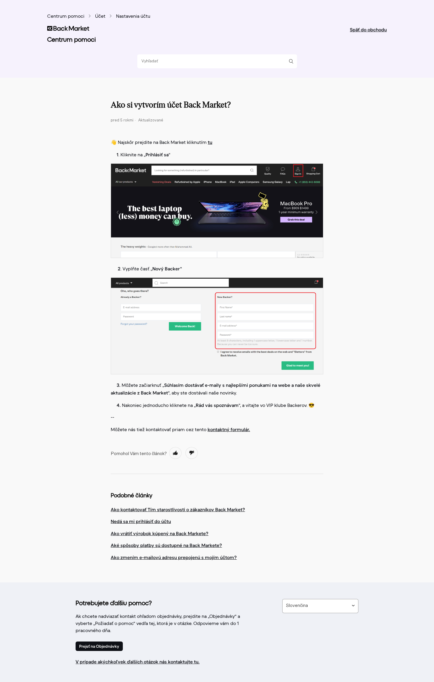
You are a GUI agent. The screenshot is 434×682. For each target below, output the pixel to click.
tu (210, 142)
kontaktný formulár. (229, 429)
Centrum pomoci (65, 16)
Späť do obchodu (368, 30)
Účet (100, 16)
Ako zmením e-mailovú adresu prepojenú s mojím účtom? (174, 557)
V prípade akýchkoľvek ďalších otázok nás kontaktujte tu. (138, 662)
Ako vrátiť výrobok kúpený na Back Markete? (159, 533)
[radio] (175, 453)
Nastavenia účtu (133, 16)
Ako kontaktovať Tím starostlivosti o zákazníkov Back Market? (178, 509)
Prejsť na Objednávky (99, 646)
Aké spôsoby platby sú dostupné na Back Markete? (166, 545)
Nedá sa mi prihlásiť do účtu (141, 521)
